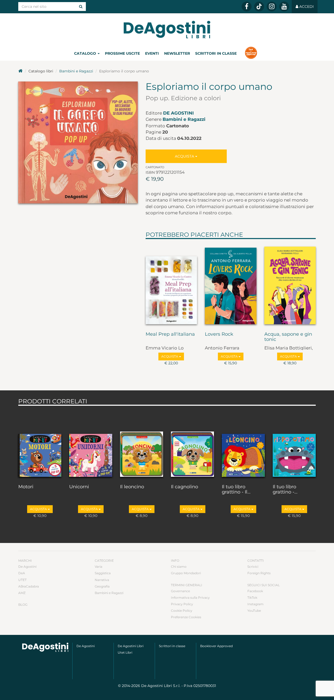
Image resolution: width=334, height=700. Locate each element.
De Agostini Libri (131, 646)
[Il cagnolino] (192, 443)
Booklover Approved (216, 646)
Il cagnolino (184, 487)
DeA (21, 573)
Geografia (102, 586)
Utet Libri (125, 652)
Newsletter (177, 53)
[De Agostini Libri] (20, 71)
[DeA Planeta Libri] (45, 647)
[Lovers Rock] (231, 284)
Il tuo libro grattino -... (285, 489)
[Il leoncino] (141, 443)
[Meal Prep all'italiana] (171, 284)
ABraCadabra (28, 586)
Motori (25, 487)
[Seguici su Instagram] (272, 6)
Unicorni (79, 487)
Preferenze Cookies (186, 617)
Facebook (255, 591)
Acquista (185, 156)
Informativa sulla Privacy (190, 597)
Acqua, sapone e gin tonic (288, 337)
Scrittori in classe (216, 53)
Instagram (255, 604)
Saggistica (103, 573)
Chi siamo (179, 566)
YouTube (254, 610)
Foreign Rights (259, 573)
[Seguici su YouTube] (284, 6)
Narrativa (102, 580)
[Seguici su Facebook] (247, 6)
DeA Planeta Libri (167, 29)
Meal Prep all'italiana (170, 334)
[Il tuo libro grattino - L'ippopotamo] (294, 443)
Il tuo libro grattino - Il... (236, 489)
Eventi (152, 53)
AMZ (22, 593)
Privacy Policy (182, 604)
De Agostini (178, 113)
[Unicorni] (90, 443)
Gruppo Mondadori (186, 573)
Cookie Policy (181, 610)
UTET (22, 580)
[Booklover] (251, 53)
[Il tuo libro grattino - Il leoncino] (243, 443)
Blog (22, 605)
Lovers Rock (219, 334)
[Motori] (39, 443)
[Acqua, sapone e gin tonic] (290, 284)
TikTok (252, 597)
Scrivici (252, 566)
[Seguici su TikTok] (259, 6)
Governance (180, 591)
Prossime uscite (122, 53)
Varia (98, 566)
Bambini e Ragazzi (76, 71)
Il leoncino (132, 487)
